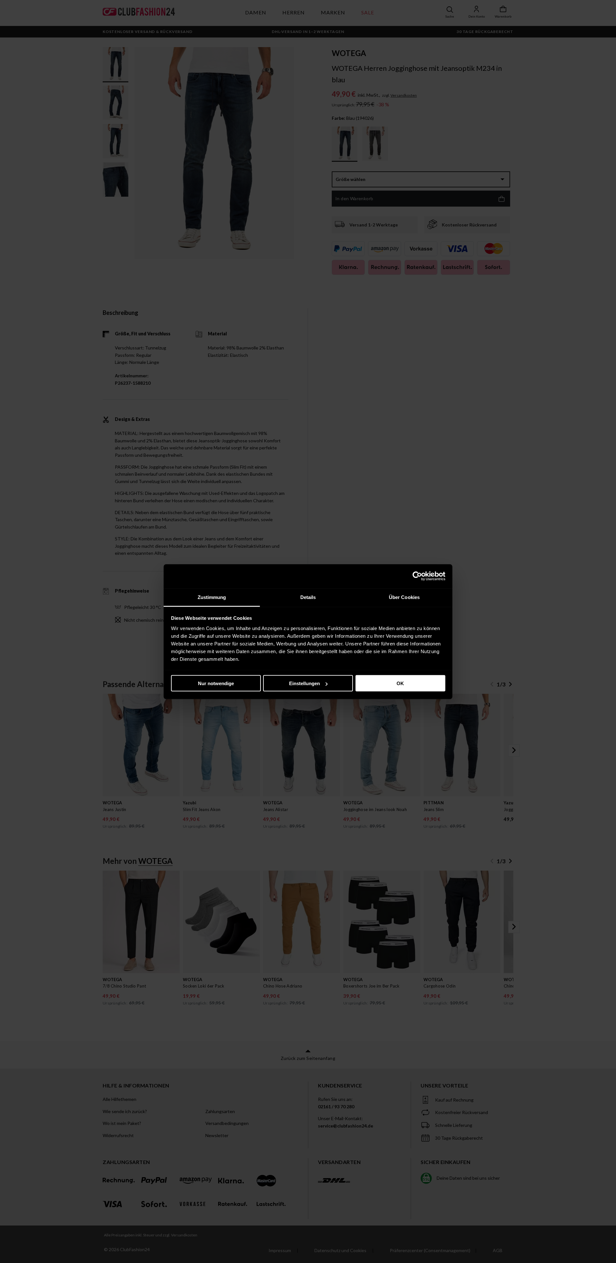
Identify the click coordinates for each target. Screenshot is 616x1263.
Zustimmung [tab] (212, 597)
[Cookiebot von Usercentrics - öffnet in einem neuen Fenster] (417, 576)
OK (400, 683)
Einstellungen (304, 683)
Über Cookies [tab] (404, 597)
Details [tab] (308, 597)
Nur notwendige (216, 683)
